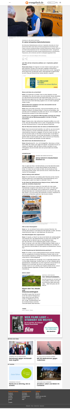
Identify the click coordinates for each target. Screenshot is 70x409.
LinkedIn (10, 402)
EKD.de (37, 394)
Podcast (24, 397)
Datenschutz (36, 405)
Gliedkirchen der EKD (41, 396)
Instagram (10, 394)
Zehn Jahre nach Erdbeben (44, 382)
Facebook (10, 393)
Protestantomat (26, 396)
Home (23, 59)
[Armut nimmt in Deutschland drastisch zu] (28, 158)
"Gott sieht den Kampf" (28, 275)
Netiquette (28, 405)
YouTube (10, 396)
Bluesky (10, 399)
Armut (23, 310)
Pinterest (10, 397)
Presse (32, 405)
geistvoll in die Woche (48, 275)
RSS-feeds (24, 393)
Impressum (42, 405)
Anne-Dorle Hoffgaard (34, 55)
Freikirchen (38, 397)
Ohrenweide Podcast (14, 382)
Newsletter (24, 394)
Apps (23, 399)
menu (9, 2)
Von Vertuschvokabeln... (51, 277)
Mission (31, 310)
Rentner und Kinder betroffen (44, 155)
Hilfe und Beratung (42, 55)
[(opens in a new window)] (41, 82)
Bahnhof (27, 310)
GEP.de (37, 393)
